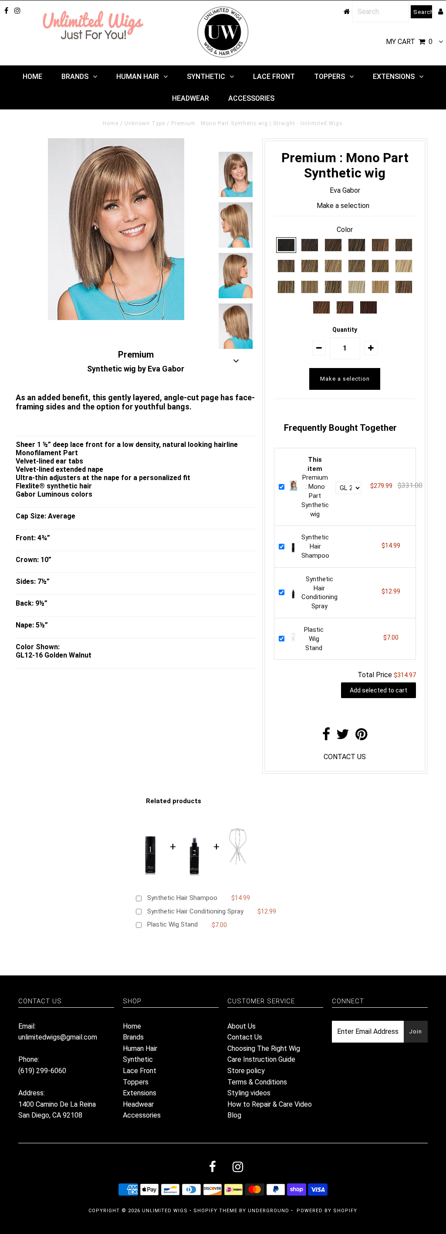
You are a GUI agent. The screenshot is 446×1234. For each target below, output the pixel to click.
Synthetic (206, 76)
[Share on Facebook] (326, 737)
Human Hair (137, 76)
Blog (234, 1115)
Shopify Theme (215, 1211)
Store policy (246, 1071)
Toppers (329, 76)
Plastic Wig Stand (314, 639)
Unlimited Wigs (165, 1211)
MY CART (409, 41)
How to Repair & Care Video (269, 1104)
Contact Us (244, 1037)
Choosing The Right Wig (263, 1048)
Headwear (190, 98)
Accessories (251, 98)
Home (32, 76)
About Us (241, 1026)
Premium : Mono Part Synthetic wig (315, 487)
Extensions (394, 76)
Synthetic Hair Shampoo (315, 546)
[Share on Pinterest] (361, 737)
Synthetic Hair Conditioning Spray (195, 911)
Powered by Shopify (327, 1211)
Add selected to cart (378, 690)
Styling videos (248, 1093)
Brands (74, 76)
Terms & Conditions (257, 1082)
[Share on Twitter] (342, 737)
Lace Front (274, 76)
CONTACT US (345, 757)
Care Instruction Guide (261, 1059)
